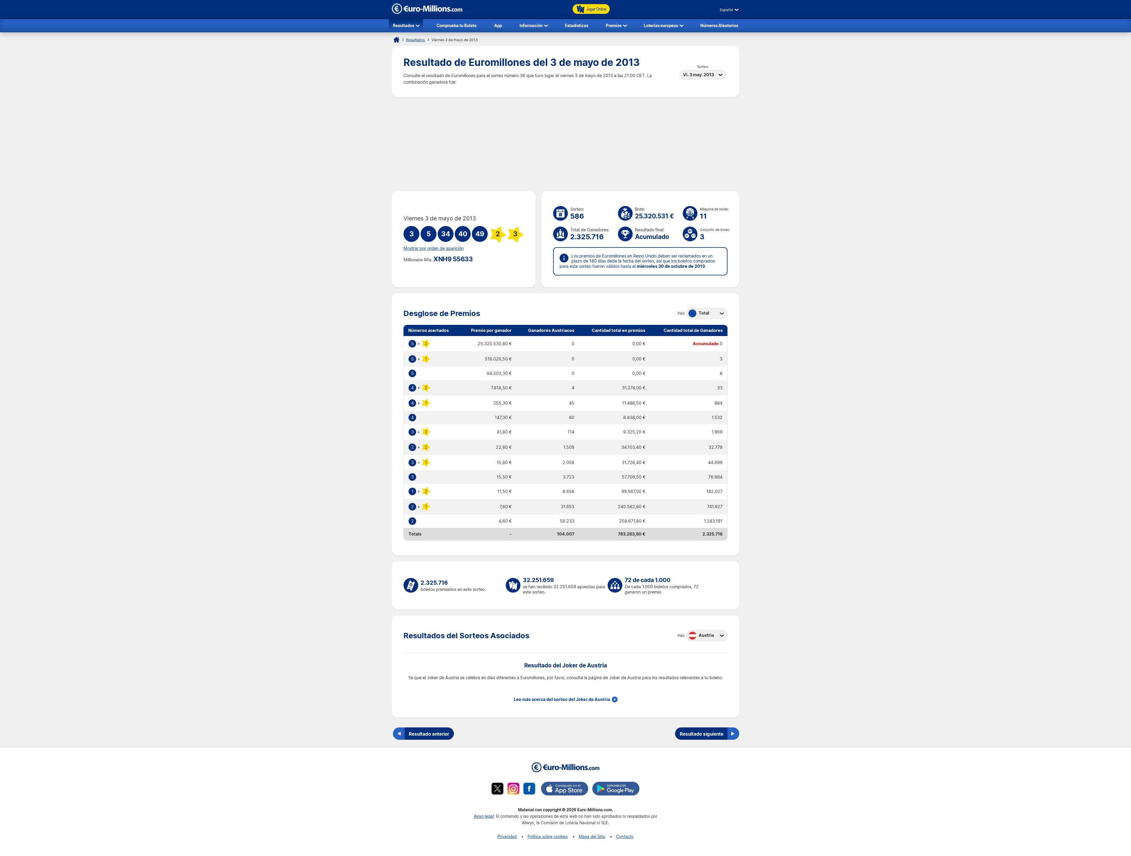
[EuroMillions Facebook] (529, 789)
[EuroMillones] (427, 12)
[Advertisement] (565, 144)
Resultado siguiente (701, 734)
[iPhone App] (565, 789)
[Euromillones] (396, 40)
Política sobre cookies (548, 836)
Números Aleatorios (719, 25)
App (498, 25)
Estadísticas (576, 25)
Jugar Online (596, 8)
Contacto (625, 836)
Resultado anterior (429, 734)
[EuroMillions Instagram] (513, 789)
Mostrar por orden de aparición (434, 248)
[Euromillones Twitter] (497, 789)
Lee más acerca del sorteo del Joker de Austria (562, 699)
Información (531, 25)
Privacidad (507, 836)
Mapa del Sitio (592, 836)
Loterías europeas (661, 25)
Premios (613, 25)
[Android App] (616, 789)
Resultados (403, 25)
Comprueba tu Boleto (456, 25)
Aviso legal (484, 816)
